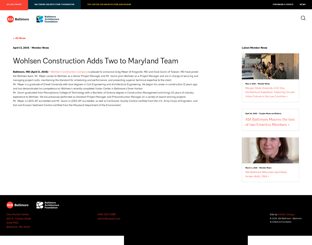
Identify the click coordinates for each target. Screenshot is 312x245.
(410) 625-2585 (107, 214)
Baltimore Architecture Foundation (54, 4)
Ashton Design (286, 214)
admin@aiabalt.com (109, 218)
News (303, 4)
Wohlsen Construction (69, 71)
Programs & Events (283, 4)
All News (20, 38)
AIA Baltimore (14, 4)
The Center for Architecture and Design (109, 4)
